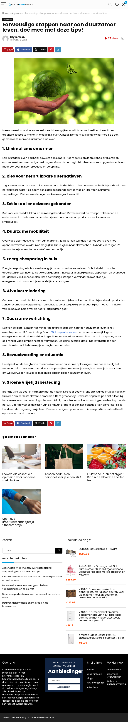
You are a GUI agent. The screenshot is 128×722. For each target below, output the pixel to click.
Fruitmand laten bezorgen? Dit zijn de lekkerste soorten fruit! (105, 477)
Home (5, 13)
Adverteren (93, 687)
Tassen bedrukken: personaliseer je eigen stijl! (63, 475)
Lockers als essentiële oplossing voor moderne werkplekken (18, 477)
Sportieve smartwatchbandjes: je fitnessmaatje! (18, 522)
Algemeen (17, 13)
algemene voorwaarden (114, 675)
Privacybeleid (114, 669)
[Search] (110, 4)
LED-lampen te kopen (62, 332)
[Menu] (3, 4)
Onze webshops (95, 682)
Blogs (90, 678)
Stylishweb (17, 37)
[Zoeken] (58, 551)
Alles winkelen (94, 674)
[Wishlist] (117, 4)
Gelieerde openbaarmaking (116, 683)
